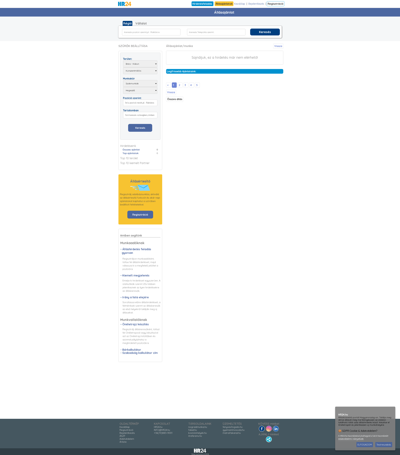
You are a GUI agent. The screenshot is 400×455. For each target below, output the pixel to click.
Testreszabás (383, 444)
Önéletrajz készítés (135, 324)
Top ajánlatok (130, 153)
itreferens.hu (195, 435)
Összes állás (174, 99)
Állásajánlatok (224, 3)
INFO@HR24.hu (162, 429)
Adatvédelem (127, 438)
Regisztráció (275, 3)
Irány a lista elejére (135, 297)
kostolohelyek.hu (197, 432)
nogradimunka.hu (197, 426)
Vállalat (141, 23)
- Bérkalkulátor (130, 350)
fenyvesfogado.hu (232, 426)
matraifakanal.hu (232, 432)
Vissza (278, 46)
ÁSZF (122, 435)
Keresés (265, 32)
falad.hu (192, 429)
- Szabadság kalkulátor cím (139, 353)
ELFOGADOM (365, 444)
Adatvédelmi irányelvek (351, 438)
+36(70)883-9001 (163, 432)
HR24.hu (158, 426)
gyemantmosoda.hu (234, 429)
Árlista (123, 441)
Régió (127, 23)
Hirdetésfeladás (202, 3)
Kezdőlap (239, 3)
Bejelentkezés (256, 3)
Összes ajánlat (131, 149)
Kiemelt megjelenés (135, 275)
